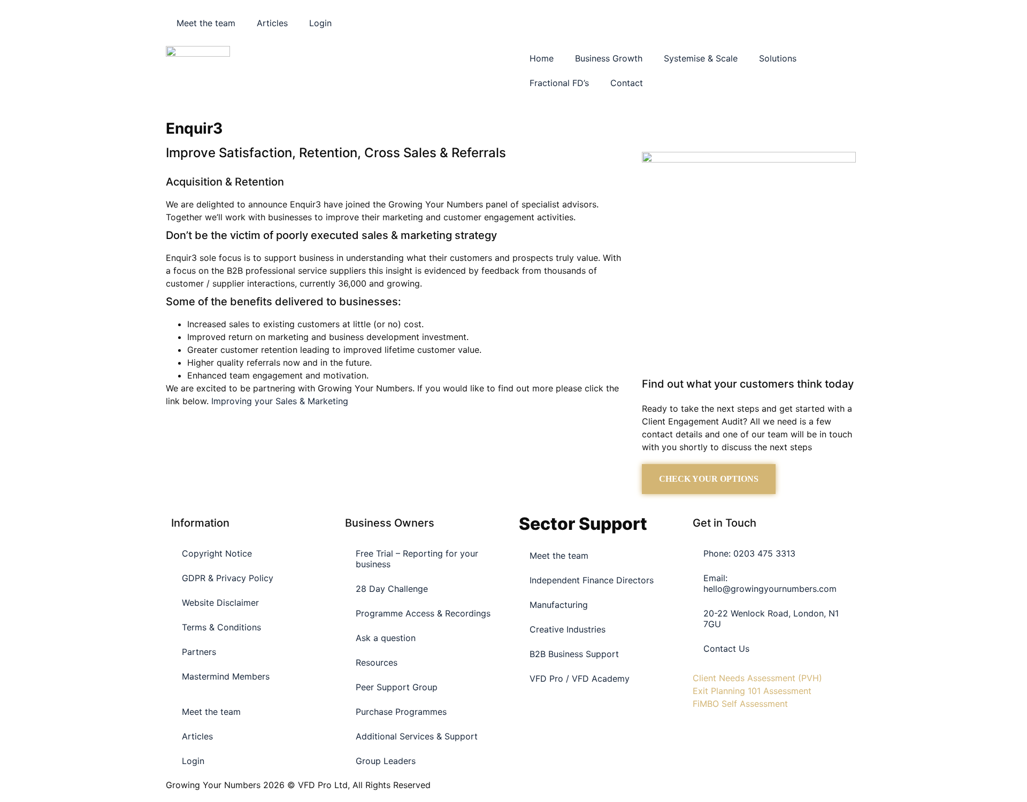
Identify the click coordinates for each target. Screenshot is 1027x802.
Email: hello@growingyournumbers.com (770, 583)
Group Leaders (386, 760)
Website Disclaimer (220, 602)
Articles (272, 23)
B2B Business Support (574, 654)
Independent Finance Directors (592, 580)
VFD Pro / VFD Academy (580, 678)
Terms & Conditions (221, 627)
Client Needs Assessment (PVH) (757, 678)
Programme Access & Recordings (423, 613)
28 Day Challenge (392, 588)
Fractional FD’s (559, 83)
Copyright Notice (217, 553)
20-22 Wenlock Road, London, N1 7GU (771, 618)
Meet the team (206, 23)
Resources (376, 662)
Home (542, 58)
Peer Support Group (397, 687)
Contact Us (726, 648)
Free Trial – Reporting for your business (417, 558)
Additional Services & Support (417, 736)
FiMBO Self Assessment (740, 703)
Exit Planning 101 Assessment (752, 690)
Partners (199, 651)
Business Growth (608, 58)
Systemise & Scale (701, 58)
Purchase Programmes (401, 711)
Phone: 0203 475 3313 (749, 553)
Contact (626, 83)
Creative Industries (568, 629)
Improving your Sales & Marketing (279, 401)
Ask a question (386, 638)
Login (320, 23)
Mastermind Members (226, 676)
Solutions (777, 58)
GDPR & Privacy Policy (227, 578)
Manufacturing (559, 604)
